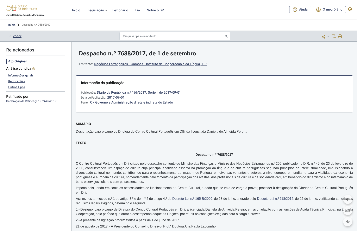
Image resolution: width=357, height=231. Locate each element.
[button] (21, 8)
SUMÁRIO (83, 124)
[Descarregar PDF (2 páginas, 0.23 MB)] (334, 36)
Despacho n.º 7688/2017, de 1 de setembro (137, 53)
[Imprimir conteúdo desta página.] (340, 36)
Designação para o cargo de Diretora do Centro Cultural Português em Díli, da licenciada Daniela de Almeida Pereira (161, 131)
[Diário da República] (21, 9)
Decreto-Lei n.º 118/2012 (275, 198)
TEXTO (81, 143)
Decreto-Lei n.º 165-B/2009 (192, 198)
